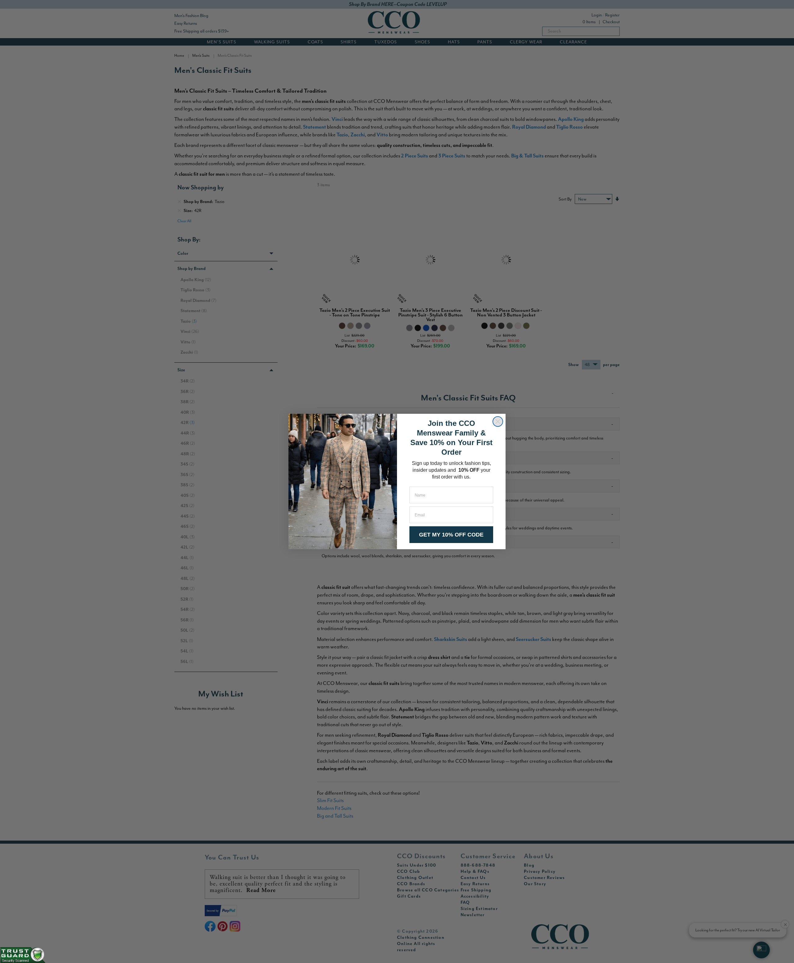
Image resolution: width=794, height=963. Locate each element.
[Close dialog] (498, 421)
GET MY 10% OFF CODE (451, 535)
